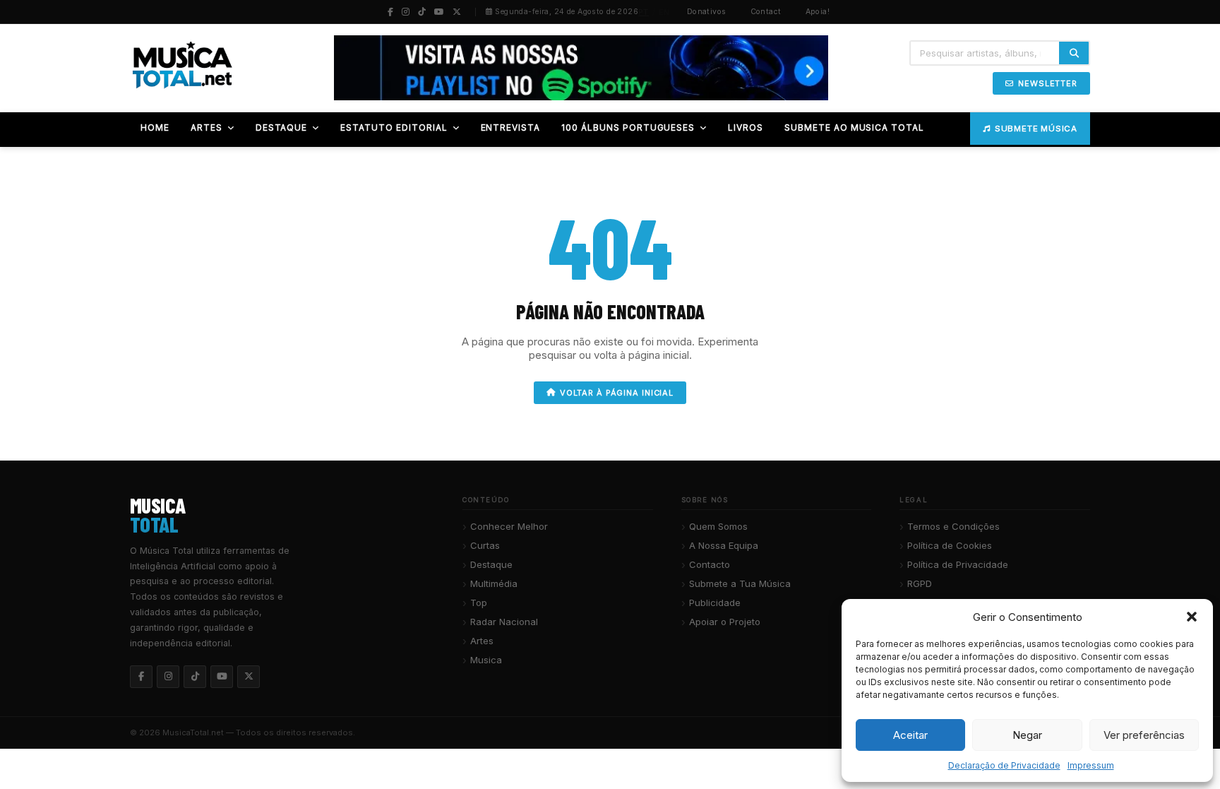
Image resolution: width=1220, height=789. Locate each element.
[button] (1192, 617)
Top (478, 602)
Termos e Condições (953, 526)
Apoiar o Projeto (724, 621)
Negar (1027, 735)
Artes (482, 640)
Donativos (706, 11)
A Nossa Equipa (723, 545)
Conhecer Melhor (509, 526)
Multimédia (494, 583)
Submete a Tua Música (740, 583)
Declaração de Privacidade (1004, 765)
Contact (766, 11)
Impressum (1091, 765)
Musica (486, 659)
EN (664, 12)
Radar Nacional (504, 621)
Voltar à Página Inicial (617, 393)
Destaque (491, 564)
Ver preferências (1144, 735)
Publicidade (715, 602)
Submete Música (1036, 129)
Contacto (709, 564)
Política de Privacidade (957, 564)
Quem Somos (718, 526)
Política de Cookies (949, 545)
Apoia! (818, 11)
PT (643, 12)
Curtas (485, 545)
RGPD (919, 583)
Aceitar (910, 735)
